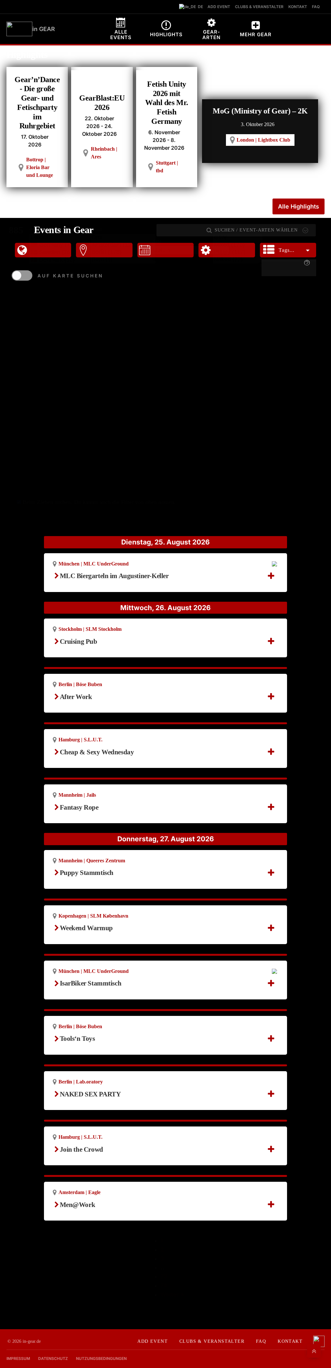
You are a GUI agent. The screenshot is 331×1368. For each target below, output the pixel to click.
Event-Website (83, 649)
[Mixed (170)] (237, 245)
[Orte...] (123, 238)
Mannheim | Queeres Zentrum (92, 860)
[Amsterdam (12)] (123, 245)
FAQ (261, 1341)
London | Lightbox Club (263, 140)
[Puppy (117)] (237, 252)
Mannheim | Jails (77, 795)
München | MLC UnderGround (94, 563)
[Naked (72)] (237, 260)
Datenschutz (53, 1358)
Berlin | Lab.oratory (81, 1081)
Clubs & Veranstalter (211, 1341)
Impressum (18, 1358)
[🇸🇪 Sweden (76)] (60, 252)
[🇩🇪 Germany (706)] (60, 245)
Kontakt (290, 1341)
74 (163, 1285)
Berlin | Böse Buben (80, 684)
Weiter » (172, 1294)
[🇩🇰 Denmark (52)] (60, 260)
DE (199, 6)
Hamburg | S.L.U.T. (80, 739)
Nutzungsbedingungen (101, 1358)
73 (163, 1276)
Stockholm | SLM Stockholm (90, 629)
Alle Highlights (298, 206)
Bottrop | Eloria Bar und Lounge (39, 167)
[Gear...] (237, 238)
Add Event (152, 1341)
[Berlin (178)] (123, 252)
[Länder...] (60, 237)
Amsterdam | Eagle (80, 1192)
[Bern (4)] (123, 260)
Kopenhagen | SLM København (93, 916)
